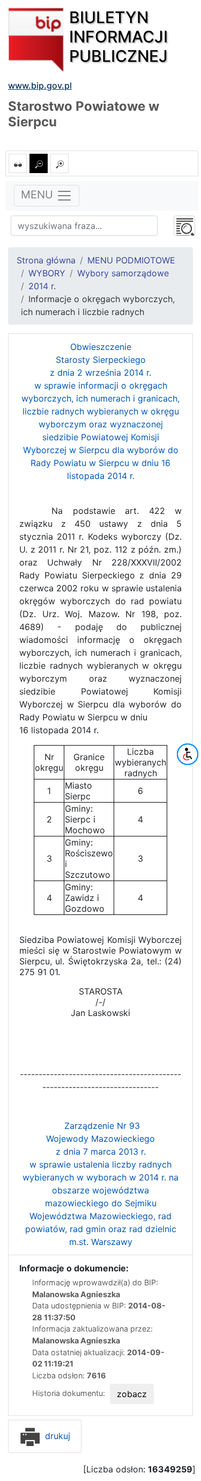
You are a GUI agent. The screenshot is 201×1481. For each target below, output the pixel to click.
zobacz (132, 1394)
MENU (38, 194)
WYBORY (46, 273)
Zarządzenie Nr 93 (102, 1125)
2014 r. (42, 286)
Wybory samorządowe (123, 273)
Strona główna (46, 260)
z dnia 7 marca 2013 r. (101, 1151)
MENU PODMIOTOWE (131, 260)
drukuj (56, 1435)
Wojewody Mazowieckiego (100, 1138)
